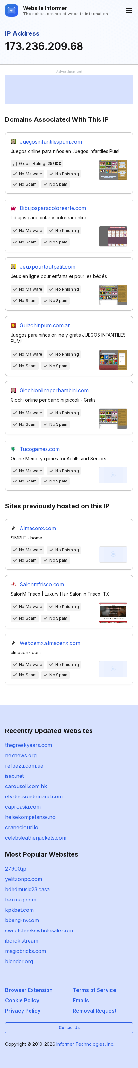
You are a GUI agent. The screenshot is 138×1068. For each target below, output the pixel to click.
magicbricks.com (25, 951)
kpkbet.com (19, 910)
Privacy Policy (22, 1010)
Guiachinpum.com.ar (45, 325)
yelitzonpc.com (23, 879)
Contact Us (69, 1027)
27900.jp (15, 868)
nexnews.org (21, 755)
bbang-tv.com (22, 920)
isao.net (14, 776)
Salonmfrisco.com (42, 584)
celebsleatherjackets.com (35, 837)
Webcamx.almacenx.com (50, 643)
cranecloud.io (21, 827)
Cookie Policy (22, 1000)
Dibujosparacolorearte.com (53, 208)
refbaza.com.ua (24, 765)
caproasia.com (23, 807)
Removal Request (94, 1010)
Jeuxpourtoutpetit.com (47, 266)
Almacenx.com (38, 528)
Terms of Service (94, 990)
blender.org (19, 961)
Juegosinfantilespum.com (51, 141)
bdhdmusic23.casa (27, 889)
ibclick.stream (21, 941)
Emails (81, 1000)
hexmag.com (20, 899)
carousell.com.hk (26, 786)
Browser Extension (29, 990)
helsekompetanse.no (30, 817)
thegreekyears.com (28, 745)
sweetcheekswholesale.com (39, 930)
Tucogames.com (40, 449)
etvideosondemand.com (34, 796)
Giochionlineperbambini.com (54, 390)
